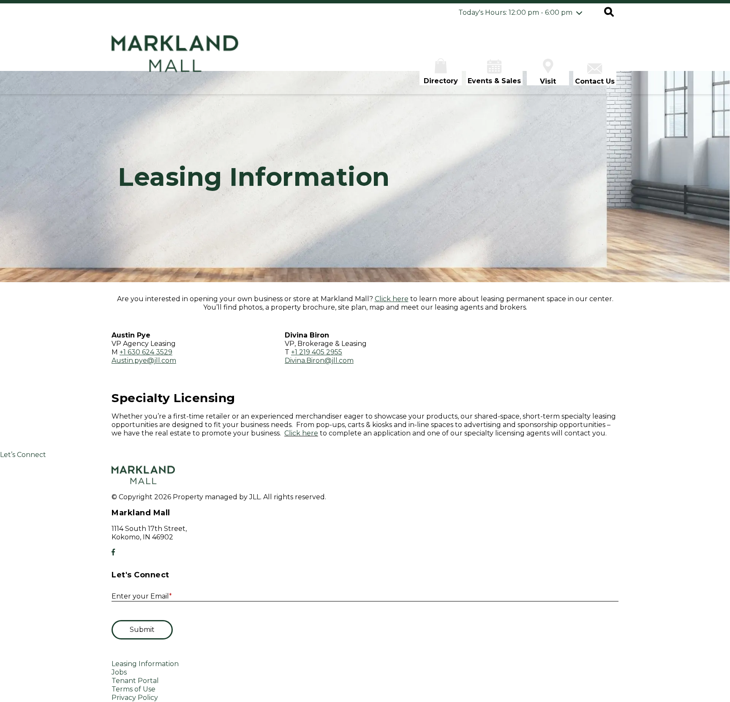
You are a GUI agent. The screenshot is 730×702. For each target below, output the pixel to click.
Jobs (119, 672)
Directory (441, 81)
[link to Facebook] (113, 552)
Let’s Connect (23, 455)
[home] (175, 58)
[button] (608, 12)
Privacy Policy (135, 698)
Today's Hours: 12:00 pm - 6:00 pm (515, 12)
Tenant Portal (135, 681)
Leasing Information (145, 664)
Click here (301, 433)
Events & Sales (494, 81)
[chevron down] (579, 12)
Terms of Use (133, 689)
